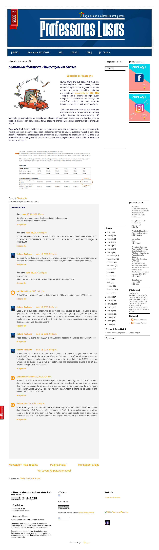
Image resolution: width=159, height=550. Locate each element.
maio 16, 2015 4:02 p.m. (46, 307)
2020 (110, 236)
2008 (110, 317)
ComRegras (137, 280)
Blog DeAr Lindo (139, 221)
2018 (110, 242)
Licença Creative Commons (86, 512)
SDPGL (137, 301)
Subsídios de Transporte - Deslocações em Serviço (42, 67)
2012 (110, 304)
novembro (111, 259)
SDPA (137, 303)
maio (109, 279)
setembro (111, 266)
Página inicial (58, 464)
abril (109, 283)
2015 (110, 253)
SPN (140, 295)
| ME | (60, 52)
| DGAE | (74, 52)
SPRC (140, 297)
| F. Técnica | (105, 52)
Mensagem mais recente (23, 464)
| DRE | (89, 52)
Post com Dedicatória (139, 233)
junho (109, 276)
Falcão (20, 404)
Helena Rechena (24, 254)
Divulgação (22, 198)
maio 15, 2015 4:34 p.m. (36, 233)
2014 (110, 297)
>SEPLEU (133, 307)
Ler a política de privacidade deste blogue (123, 333)
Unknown (21, 377)
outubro (110, 262)
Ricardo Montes (140, 323)
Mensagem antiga (88, 464)
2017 (110, 246)
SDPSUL (143, 301)
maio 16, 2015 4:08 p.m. (46, 350)
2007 (110, 321)
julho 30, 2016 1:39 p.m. (34, 404)
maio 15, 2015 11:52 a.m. (33, 214)
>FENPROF (134, 293)
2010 (110, 311)
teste (133, 241)
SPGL (145, 295)
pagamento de (87, 93)
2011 (110, 307)
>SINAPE (143, 303)
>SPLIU (132, 305)
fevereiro (111, 289)
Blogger (87, 543)
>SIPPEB (145, 309)
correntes (136, 239)
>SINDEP (139, 305)
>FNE (131, 299)
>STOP (132, 311)
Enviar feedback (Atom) (30, 478)
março (110, 286)
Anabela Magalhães (140, 231)
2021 (110, 232)
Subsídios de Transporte (80, 76)
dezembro (111, 256)
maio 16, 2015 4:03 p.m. (46, 334)
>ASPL (145, 307)
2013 (110, 300)
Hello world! (136, 282)
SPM (131, 297)
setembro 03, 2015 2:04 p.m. (38, 377)
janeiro (110, 293)
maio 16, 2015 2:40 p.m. (34, 291)
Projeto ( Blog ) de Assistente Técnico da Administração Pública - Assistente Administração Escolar (140, 252)
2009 (110, 314)
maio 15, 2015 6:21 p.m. (46, 254)
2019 (110, 239)
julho (109, 272)
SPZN (146, 299)
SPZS (146, 297)
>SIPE (139, 307)
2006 (110, 324)
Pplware (135, 206)
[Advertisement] (115, 109)
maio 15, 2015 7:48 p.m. (36, 273)
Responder (21, 225)
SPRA (135, 297)
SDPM (131, 303)
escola (20, 291)
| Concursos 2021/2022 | (38, 52)
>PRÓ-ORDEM (135, 309)
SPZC (131, 301)
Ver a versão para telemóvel (54, 470)
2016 (110, 249)
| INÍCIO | (15, 52)
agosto (110, 269)
